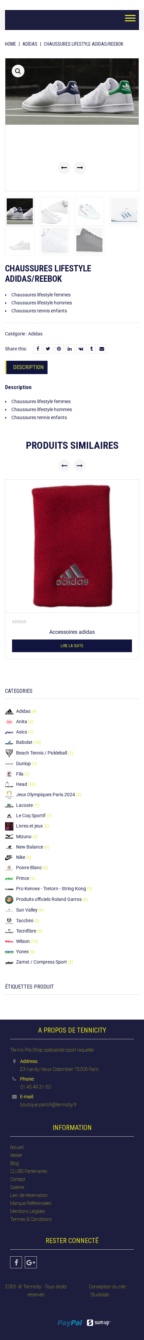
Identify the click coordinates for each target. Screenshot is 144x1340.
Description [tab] (28, 367)
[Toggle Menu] (130, 20)
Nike (20, 857)
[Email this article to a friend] (101, 348)
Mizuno (23, 836)
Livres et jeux (29, 826)
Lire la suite (72, 645)
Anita (21, 721)
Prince (22, 878)
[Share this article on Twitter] (48, 348)
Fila (19, 774)
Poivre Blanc (29, 867)
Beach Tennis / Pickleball (41, 753)
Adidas (30, 44)
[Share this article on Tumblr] (92, 348)
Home (10, 44)
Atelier (16, 1155)
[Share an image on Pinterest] (59, 348)
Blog (14, 1163)
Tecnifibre (26, 931)
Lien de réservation (29, 1195)
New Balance (29, 847)
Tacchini (24, 920)
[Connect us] (16, 1262)
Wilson (23, 941)
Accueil (17, 1147)
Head (21, 784)
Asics (21, 732)
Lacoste (24, 805)
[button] (18, 71)
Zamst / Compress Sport (41, 962)
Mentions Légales (27, 1211)
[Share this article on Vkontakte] (81, 348)
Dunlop (23, 763)
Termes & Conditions (31, 1219)
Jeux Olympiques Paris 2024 (45, 794)
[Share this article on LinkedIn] (70, 348)
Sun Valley (27, 910)
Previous (64, 167)
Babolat (24, 742)
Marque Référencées (31, 1203)
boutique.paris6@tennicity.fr (48, 1104)
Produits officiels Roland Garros (49, 899)
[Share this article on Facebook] (37, 348)
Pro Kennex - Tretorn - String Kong (51, 888)
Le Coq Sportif (31, 815)
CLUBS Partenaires (29, 1171)
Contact (17, 1179)
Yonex (22, 951)
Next (80, 167)
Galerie (17, 1187)
